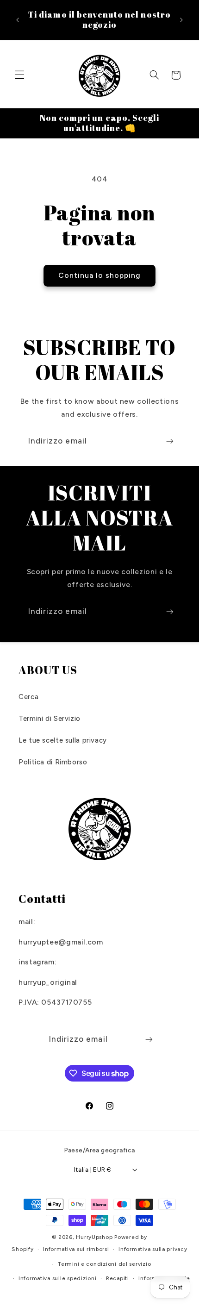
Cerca (28, 697)
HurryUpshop (94, 1237)
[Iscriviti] (169, 441)
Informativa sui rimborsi (76, 1249)
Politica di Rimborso (53, 762)
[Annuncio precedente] (17, 20)
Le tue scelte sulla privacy (63, 740)
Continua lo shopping (99, 275)
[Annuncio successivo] (181, 20)
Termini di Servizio (50, 718)
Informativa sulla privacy (152, 1249)
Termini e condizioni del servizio (104, 1264)
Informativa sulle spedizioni (58, 1278)
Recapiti (117, 1278)
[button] (19, 75)
